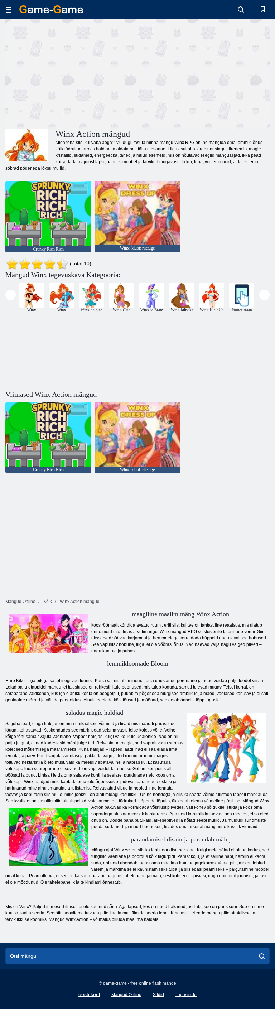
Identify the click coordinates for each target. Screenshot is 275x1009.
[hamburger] (8, 9)
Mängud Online (126, 994)
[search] (262, 956)
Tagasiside (186, 994)
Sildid (158, 994)
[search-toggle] (241, 9)
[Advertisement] (71, 73)
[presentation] (10, 295)
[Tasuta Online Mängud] (51, 9)
